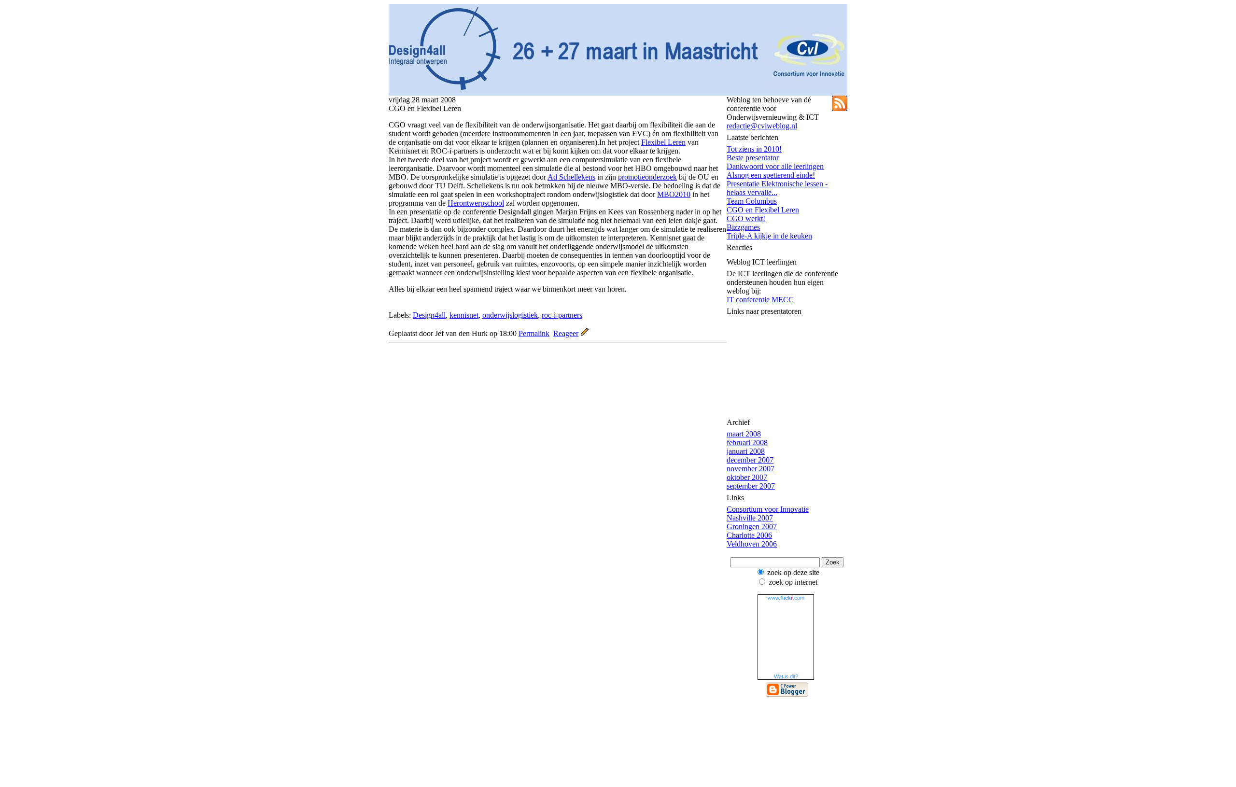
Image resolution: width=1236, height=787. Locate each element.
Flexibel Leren (663, 142)
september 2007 (751, 486)
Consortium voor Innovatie (768, 509)
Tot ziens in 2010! (754, 149)
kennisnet (463, 315)
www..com (786, 598)
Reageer (565, 333)
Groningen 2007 (752, 526)
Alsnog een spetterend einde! (771, 175)
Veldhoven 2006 (752, 544)
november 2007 (750, 468)
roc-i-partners (562, 315)
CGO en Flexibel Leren (763, 210)
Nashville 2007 (750, 518)
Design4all (429, 315)
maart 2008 (744, 434)
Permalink (534, 333)
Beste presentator (753, 158)
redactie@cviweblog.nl (762, 126)
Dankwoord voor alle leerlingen (775, 166)
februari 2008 (747, 442)
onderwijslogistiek (510, 315)
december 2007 (750, 460)
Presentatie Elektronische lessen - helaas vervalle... (777, 188)
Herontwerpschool (476, 203)
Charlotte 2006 (749, 535)
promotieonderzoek (647, 177)
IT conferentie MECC (760, 299)
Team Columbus (752, 201)
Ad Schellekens (571, 177)
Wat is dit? (786, 676)
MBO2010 (673, 194)
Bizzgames (743, 227)
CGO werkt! (746, 218)
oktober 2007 (747, 477)
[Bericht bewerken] (584, 333)
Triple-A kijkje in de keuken (769, 236)
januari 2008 (746, 451)
